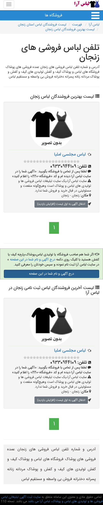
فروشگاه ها (53, 15)
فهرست (77, 25)
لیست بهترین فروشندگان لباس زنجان (70, 29)
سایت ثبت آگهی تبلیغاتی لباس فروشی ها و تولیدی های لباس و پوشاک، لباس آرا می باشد (52, 499)
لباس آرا (94, 25)
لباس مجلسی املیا (70, 154)
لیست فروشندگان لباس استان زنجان (42, 25)
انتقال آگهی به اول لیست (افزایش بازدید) (61, 204)
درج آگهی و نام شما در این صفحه (32, 260)
